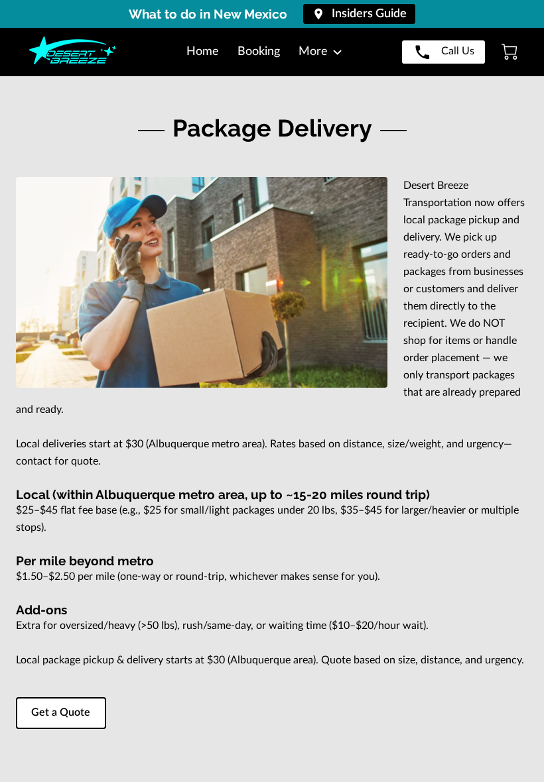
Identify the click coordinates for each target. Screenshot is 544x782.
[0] (509, 52)
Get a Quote (60, 712)
